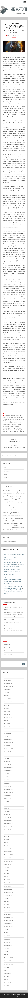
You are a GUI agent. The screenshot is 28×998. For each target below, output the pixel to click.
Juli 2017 (6, 833)
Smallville (5, 428)
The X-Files (7, 529)
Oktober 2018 (8, 795)
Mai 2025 (6, 695)
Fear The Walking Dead (16, 504)
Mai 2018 (6, 808)
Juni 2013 (6, 951)
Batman (21, 493)
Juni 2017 (6, 836)
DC (11, 502)
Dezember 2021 (8, 730)
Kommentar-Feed (9, 651)
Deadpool (16, 502)
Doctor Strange (7, 504)
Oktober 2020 (8, 745)
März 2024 (7, 714)
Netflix (18, 512)
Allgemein (7, 468)
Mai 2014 (6, 933)
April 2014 (7, 936)
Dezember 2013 (8, 945)
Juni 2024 (6, 705)
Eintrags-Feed (8, 648)
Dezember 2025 (8, 683)
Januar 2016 (7, 886)
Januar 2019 (7, 786)
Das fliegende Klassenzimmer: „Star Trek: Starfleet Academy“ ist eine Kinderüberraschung (13, 614)
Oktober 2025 (8, 689)
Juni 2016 (6, 870)
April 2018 (7, 811)
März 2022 (7, 724)
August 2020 (7, 752)
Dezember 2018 (8, 789)
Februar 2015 (7, 911)
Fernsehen (7, 471)
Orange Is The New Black (8, 515)
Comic (8, 417)
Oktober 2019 (8, 770)
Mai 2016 (6, 873)
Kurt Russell (17, 422)
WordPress (22, 994)
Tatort (16, 525)
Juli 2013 (6, 948)
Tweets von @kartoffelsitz (10, 541)
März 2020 (7, 761)
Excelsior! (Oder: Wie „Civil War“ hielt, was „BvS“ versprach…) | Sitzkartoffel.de (12, 571)
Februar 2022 (7, 727)
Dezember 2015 (8, 889)
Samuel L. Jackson (7, 518)
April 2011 (7, 979)
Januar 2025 (7, 699)
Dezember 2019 (8, 767)
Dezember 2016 (8, 851)
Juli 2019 (6, 773)
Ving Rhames (12, 431)
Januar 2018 (7, 817)
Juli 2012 (6, 967)
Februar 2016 (7, 883)
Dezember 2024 (8, 702)
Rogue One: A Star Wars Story (18, 517)
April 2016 (7, 876)
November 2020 (8, 742)
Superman (10, 525)
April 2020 (7, 758)
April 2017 (7, 842)
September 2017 (8, 827)
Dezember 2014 (8, 917)
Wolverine (14, 529)
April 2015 (7, 905)
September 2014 (8, 926)
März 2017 (7, 845)
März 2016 (7, 880)
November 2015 (8, 892)
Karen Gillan (10, 422)
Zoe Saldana (20, 431)
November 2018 (8, 792)
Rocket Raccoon (14, 426)
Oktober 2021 (8, 733)
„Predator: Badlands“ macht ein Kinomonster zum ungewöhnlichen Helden (13, 624)
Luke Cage (19, 510)
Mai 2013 (6, 954)
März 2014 (7, 939)
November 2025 (8, 686)
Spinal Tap (12, 428)
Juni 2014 (6, 929)
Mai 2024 (6, 708)
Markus (20, 35)
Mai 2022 (6, 720)
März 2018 (7, 814)
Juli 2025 (6, 692)
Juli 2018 (6, 802)
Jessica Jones (7, 510)
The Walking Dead (19, 430)
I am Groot (15, 421)
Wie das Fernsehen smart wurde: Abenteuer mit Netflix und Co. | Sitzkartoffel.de (12, 579)
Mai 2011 (6, 976)
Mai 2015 (6, 901)
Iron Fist (17, 507)
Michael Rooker (11, 424)
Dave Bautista (15, 417)
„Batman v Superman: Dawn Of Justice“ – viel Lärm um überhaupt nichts (13, 591)
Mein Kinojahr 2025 (9, 619)
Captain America (17, 497)
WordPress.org (8, 654)
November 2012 (8, 958)
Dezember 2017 (8, 820)
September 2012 (8, 964)
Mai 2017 (6, 839)
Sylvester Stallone (8, 430)
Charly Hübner (7, 499)
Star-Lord (18, 428)
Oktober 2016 (8, 858)
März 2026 (7, 677)
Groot (16, 419)
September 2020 (8, 749)
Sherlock (14, 518)
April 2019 (7, 780)
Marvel (5, 424)
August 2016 (7, 864)
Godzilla (22, 505)
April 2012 (7, 970)
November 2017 (8, 823)
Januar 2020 (7, 764)
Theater (6, 477)
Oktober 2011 (8, 973)
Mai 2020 (6, 755)
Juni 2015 (6, 898)
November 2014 (8, 920)
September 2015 (8, 895)
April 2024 (7, 711)
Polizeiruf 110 (7, 517)
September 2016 (8, 861)
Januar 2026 (7, 680)
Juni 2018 (6, 805)
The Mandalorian (7, 527)
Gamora (11, 419)
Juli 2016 (6, 867)
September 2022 (8, 717)
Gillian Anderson (16, 505)
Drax (7, 419)
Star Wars (16, 523)
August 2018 (7, 798)
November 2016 (8, 855)
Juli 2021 (6, 736)
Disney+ (21, 502)
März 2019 (7, 783)
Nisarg (16, 996)
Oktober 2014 (8, 923)
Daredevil (5, 502)
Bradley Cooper (14, 415)
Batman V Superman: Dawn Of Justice (10, 495)
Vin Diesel (5, 431)
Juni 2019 (6, 777)
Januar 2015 (7, 914)
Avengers (7, 415)
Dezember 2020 (8, 739)
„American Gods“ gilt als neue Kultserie (14, 446)
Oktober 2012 (8, 961)
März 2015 (7, 908)
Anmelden (7, 644)
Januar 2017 (7, 848)
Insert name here (9, 508)
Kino (6, 414)
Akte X (6, 491)
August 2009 (7, 983)
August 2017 (7, 830)
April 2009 (7, 986)
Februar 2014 (7, 942)
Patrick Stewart (18, 515)
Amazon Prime (14, 491)
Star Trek (10, 521)
